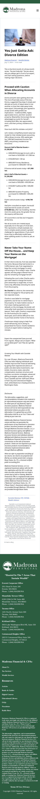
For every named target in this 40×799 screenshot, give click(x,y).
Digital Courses (7, 694)
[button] (38, 11)
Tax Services (6, 671)
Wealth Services (8, 675)
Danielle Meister (24, 60)
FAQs (4, 702)
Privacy (26, 787)
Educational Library (9, 698)
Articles (5, 686)
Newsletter (6, 706)
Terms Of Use (16, 787)
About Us (5, 667)
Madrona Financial (11, 60)
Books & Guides (8, 690)
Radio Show (6, 710)
